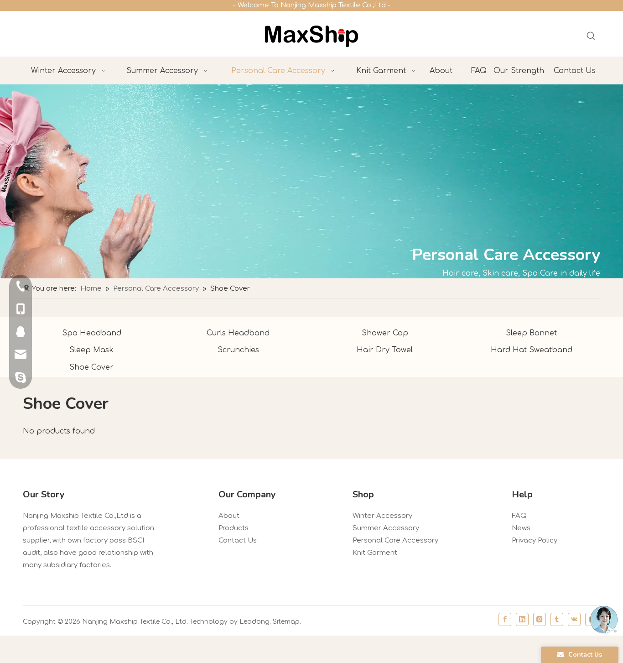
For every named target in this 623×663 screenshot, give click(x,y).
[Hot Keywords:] (591, 36)
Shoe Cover (91, 367)
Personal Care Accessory (395, 540)
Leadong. (255, 621)
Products (233, 528)
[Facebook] (504, 619)
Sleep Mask (91, 350)
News (521, 528)
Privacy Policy (534, 540)
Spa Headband (91, 333)
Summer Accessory (386, 528)
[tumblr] (556, 619)
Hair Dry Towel (385, 350)
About (228, 516)
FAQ (519, 516)
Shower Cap (385, 333)
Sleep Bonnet (531, 333)
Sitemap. (287, 621)
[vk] (574, 619)
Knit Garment (375, 553)
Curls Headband (238, 333)
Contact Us (237, 540)
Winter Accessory (382, 516)
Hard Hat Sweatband (531, 350)
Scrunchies (238, 350)
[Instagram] (539, 619)
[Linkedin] (522, 619)
